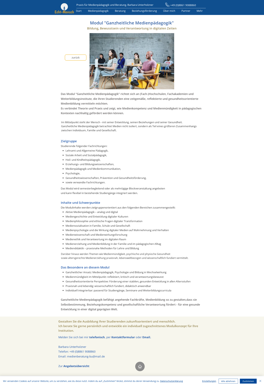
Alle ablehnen (228, 381)
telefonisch (97, 337)
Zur (73, 366)
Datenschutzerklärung (171, 381)
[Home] (140, 366)
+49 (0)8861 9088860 (183, 5)
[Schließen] (260, 381)
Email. (146, 337)
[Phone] (167, 5)
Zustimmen (248, 381)
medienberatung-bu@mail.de (86, 356)
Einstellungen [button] (209, 381)
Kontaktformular (123, 337)
